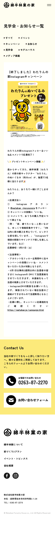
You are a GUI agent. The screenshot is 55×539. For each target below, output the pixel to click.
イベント (25, 38)
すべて (9, 38)
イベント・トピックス (16, 458)
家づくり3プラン (13, 451)
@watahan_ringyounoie (22, 208)
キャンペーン (13, 44)
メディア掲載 (13, 55)
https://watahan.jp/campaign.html (25, 309)
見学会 (9, 49)
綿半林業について (13, 444)
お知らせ (32, 44)
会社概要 (8, 465)
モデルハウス (27, 49)
